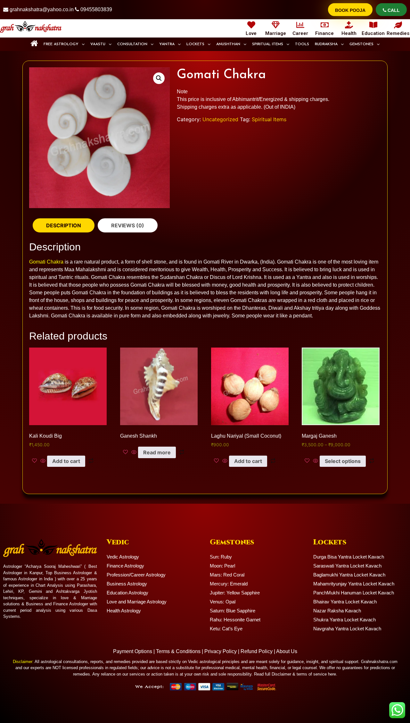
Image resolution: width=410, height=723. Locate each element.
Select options (343, 461)
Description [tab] (63, 225)
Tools (302, 44)
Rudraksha (326, 44)
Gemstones (361, 44)
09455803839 (96, 9)
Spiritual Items (267, 44)
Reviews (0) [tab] (127, 225)
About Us (286, 651)
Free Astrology (61, 44)
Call (393, 10)
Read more (157, 452)
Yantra (167, 44)
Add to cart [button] (66, 461)
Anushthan (228, 44)
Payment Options (132, 651)
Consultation (132, 44)
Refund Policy (257, 651)
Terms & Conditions (178, 651)
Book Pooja (350, 10)
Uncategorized (220, 119)
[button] (64, 44)
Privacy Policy (220, 651)
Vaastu (97, 44)
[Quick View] (43, 461)
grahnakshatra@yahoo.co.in (42, 9)
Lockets (195, 44)
